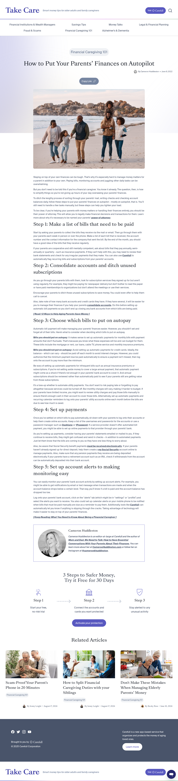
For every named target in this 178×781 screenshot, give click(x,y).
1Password (82, 425)
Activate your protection (89, 623)
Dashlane (67, 425)
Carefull (126, 255)
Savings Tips (79, 24)
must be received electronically (104, 446)
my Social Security (108, 449)
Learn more (132, 746)
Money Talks (116, 24)
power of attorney (100, 217)
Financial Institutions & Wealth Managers (32, 24)
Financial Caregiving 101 (78, 30)
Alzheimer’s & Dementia (115, 30)
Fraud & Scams (32, 30)
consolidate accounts (99, 305)
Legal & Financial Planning (154, 24)
